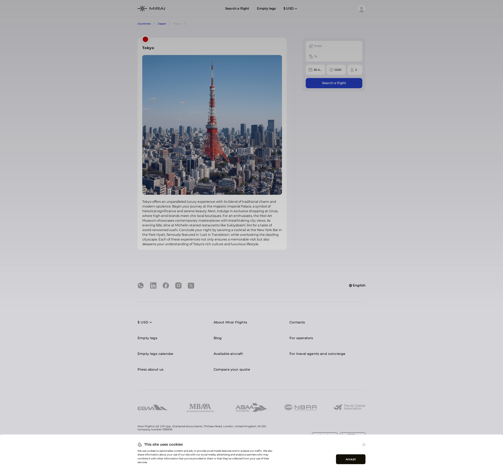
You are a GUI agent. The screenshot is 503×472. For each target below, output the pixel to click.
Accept (351, 459)
